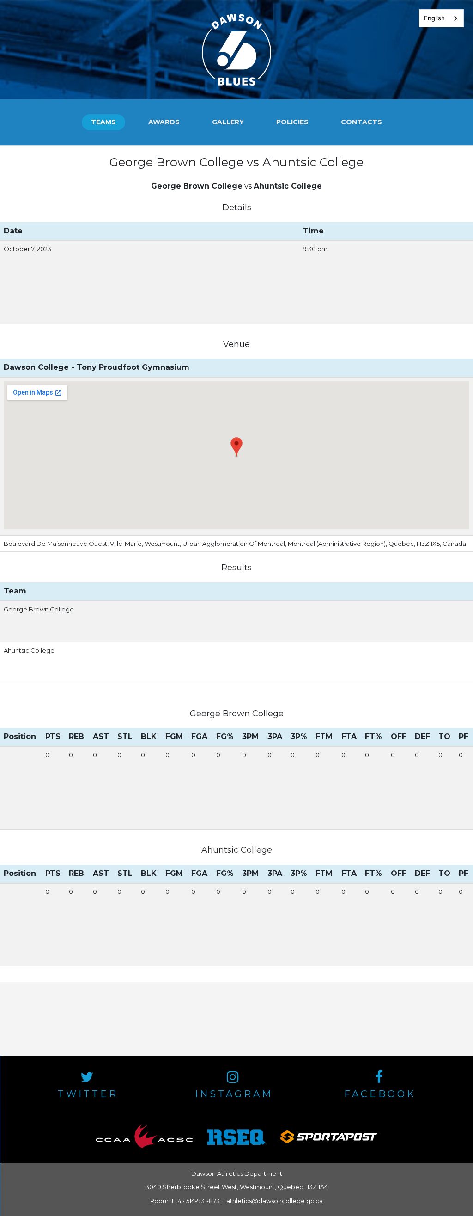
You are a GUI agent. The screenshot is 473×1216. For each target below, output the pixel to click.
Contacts (361, 122)
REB (76, 736)
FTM (324, 736)
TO (444, 736)
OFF (398, 736)
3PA (274, 736)
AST (101, 736)
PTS (53, 736)
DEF (422, 736)
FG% (225, 736)
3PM (250, 736)
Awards (164, 122)
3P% (299, 736)
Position (20, 736)
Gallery (228, 122)
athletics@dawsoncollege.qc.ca (274, 1200)
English (434, 18)
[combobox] (441, 18)
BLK (149, 736)
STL (125, 736)
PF (463, 736)
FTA (349, 736)
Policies (292, 122)
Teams (103, 122)
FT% (373, 736)
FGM (174, 736)
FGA (199, 736)
